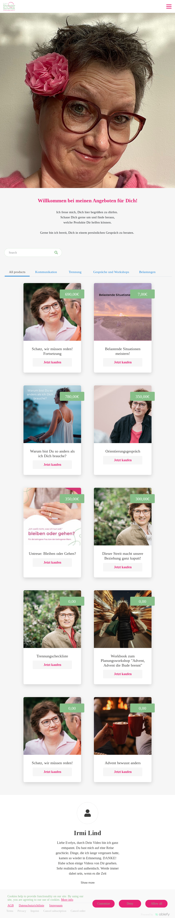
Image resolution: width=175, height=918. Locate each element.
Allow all (156, 903)
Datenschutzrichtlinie (31, 905)
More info (67, 899)
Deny (130, 903)
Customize (103, 903)
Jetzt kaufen (52, 362)
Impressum (56, 905)
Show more (88, 882)
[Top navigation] (169, 6)
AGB (10, 905)
